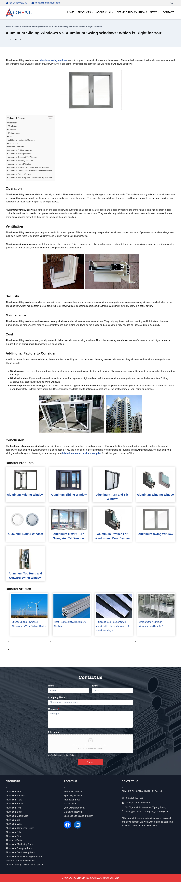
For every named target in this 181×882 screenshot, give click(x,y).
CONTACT (168, 12)
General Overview (73, 791)
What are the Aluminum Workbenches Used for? (151, 624)
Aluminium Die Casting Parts (20, 852)
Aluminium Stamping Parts (19, 848)
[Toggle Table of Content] (49, 118)
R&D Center (70, 804)
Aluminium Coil (13, 820)
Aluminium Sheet (14, 804)
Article (16, 27)
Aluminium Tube (14, 791)
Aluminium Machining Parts (19, 844)
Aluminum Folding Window (20, 150)
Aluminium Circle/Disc (17, 816)
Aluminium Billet (14, 832)
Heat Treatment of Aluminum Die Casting (70, 624)
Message (53, 709)
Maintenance (14, 133)
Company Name (56, 697)
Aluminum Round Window (19, 164)
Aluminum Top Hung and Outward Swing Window (30, 177)
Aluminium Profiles (15, 795)
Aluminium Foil (13, 808)
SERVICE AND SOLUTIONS (132, 12)
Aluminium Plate (14, 799)
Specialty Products (73, 795)
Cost (10, 136)
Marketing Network (73, 812)
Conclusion (13, 143)
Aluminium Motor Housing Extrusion (24, 856)
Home (8, 27)
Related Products (16, 147)
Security (12, 130)
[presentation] (25, 480)
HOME (70, 12)
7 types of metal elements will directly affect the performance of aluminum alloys (112, 626)
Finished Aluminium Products (20, 860)
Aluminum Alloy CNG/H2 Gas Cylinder (25, 865)
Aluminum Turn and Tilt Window (22, 157)
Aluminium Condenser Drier (20, 828)
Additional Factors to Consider (21, 140)
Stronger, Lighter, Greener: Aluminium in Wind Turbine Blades (29, 624)
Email (96, 685)
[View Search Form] (171, 3)
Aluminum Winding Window (20, 160)
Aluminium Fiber (14, 836)
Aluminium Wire (14, 824)
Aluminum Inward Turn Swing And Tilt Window (28, 167)
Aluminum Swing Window (19, 174)
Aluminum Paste (14, 840)
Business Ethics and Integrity (78, 816)
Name (51, 685)
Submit (90, 762)
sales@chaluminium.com (137, 803)
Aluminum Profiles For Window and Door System (30, 171)
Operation (12, 123)
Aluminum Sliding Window (19, 154)
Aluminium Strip (14, 812)
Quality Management (74, 808)
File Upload (54, 732)
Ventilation (13, 126)
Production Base (72, 799)
